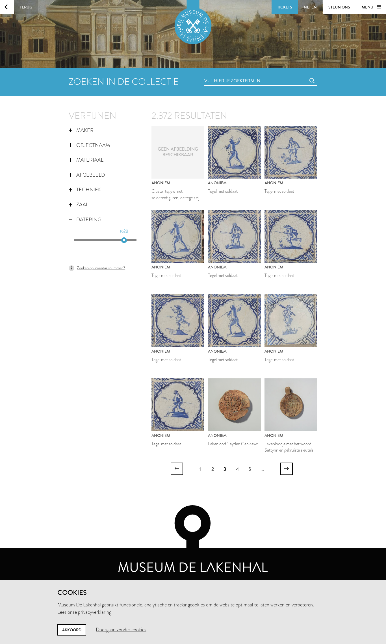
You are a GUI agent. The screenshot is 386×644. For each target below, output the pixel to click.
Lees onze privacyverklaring (84, 612)
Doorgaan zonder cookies (121, 629)
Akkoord (71, 630)
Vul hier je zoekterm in (221, 74)
